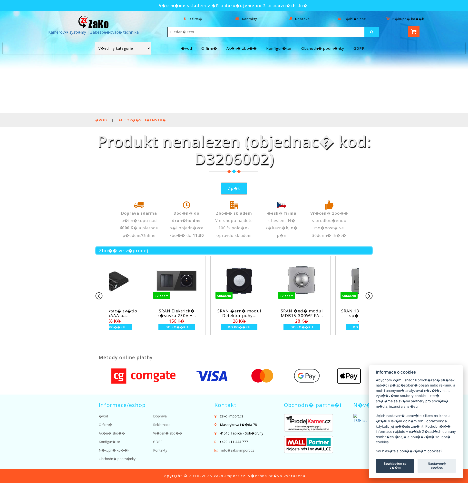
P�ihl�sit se (354, 19)
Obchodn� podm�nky (322, 48)
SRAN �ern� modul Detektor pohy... (157, 313)
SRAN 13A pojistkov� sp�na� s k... (282, 313)
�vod (186, 48)
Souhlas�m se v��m (395, 465)
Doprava (302, 19)
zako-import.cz (229, 475)
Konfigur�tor (279, 48)
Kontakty (249, 19)
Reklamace (161, 424)
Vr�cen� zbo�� (167, 433)
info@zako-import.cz (237, 450)
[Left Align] (371, 32)
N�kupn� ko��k (407, 19)
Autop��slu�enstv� (142, 120)
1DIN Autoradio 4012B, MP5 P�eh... (344, 313)
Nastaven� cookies (437, 465)
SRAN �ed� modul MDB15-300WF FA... (219, 313)
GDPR (359, 48)
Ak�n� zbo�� (241, 48)
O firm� (194, 19)
